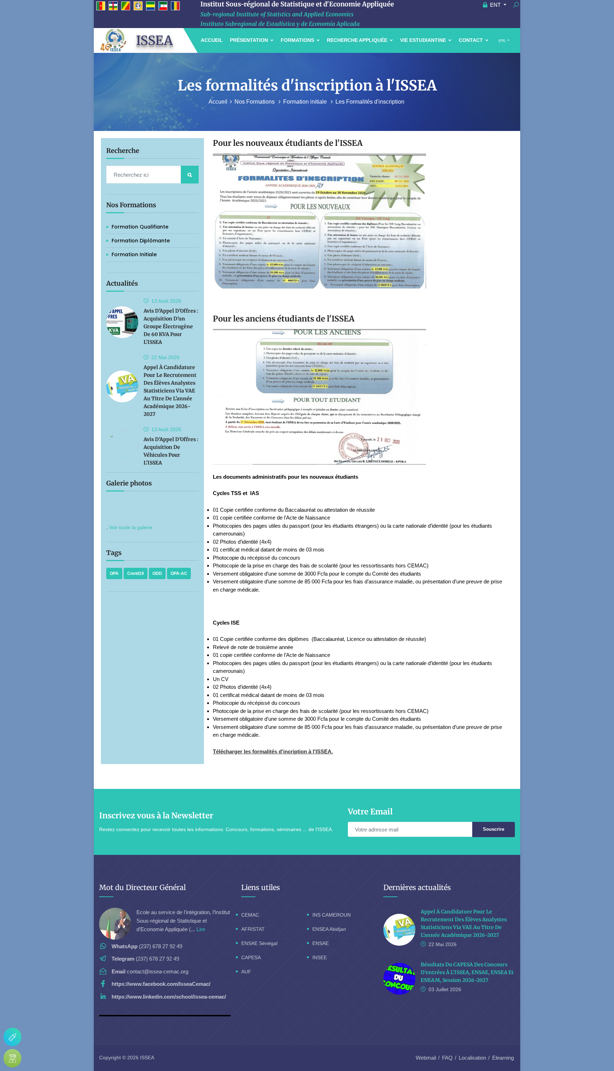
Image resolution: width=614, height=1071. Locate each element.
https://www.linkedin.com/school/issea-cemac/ (169, 997)
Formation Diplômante (141, 240)
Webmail (426, 1058)
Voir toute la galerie (130, 527)
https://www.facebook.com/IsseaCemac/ (161, 984)
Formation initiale (305, 102)
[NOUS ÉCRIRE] (12, 1037)
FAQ (447, 1058)
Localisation (472, 1058)
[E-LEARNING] (12, 1058)
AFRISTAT (253, 929)
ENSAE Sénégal (259, 943)
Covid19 (135, 573)
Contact (471, 40)
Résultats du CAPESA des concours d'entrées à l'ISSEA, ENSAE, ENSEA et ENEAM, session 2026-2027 (467, 972)
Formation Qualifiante (140, 227)
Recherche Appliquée (358, 40)
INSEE (319, 957)
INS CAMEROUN (331, 915)
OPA (114, 573)
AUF (246, 971)
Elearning (503, 1058)
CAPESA (251, 957)
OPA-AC (179, 573)
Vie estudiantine (423, 40)
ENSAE (320, 943)
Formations (298, 40)
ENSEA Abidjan (329, 929)
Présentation (249, 40)
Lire (200, 929)
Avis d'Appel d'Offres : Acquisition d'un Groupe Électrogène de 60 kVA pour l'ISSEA (171, 326)
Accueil (212, 40)
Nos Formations (255, 102)
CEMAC (250, 915)
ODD (157, 573)
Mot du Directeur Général (142, 887)
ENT (495, 5)
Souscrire (493, 829)
